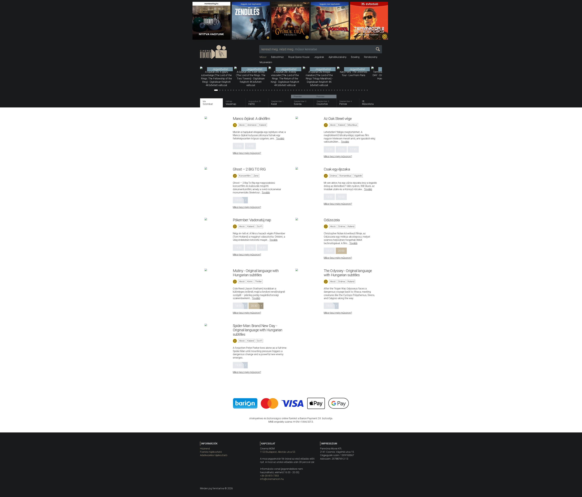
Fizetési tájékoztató (211, 451)
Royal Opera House (298, 57)
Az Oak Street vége (338, 118)
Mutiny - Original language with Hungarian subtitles (256, 273)
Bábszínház (277, 57)
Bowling (355, 57)
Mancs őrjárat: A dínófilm (251, 118)
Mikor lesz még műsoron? (247, 153)
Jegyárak (319, 57)
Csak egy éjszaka (337, 169)
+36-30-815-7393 (269, 475)
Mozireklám (266, 62)
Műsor (263, 57)
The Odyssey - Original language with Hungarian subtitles (348, 273)
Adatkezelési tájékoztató (213, 455)
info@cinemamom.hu (272, 479)
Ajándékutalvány (337, 57)
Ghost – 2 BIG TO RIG (249, 169)
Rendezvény (370, 57)
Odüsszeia (332, 220)
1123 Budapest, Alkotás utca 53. (278, 451)
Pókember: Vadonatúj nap (252, 220)
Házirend (205, 448)
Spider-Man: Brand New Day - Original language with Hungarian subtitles (257, 330)
